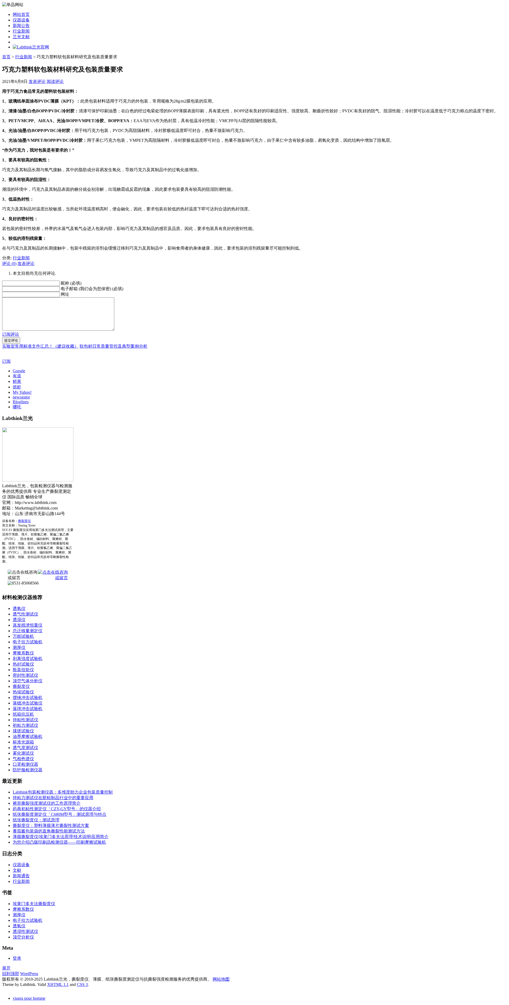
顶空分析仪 (23, 937)
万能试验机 (23, 636)
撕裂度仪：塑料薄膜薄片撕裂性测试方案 (51, 825)
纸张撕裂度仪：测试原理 (36, 820)
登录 (17, 958)
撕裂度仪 (24, 521)
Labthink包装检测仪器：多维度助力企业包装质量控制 (63, 792)
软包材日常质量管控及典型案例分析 (113, 346)
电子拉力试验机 (27, 642)
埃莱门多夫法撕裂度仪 (34, 903)
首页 (6, 57)
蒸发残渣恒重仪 (27, 625)
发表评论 (37, 81)
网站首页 (21, 14)
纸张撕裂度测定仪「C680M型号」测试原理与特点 (59, 814)
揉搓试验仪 (23, 731)
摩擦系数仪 (23, 653)
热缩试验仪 (23, 692)
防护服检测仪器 (27, 770)
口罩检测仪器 (25, 764)
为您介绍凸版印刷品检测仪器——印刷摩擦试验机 (59, 842)
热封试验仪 (23, 664)
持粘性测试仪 (25, 720)
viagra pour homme (29, 998)
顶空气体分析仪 (27, 681)
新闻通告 (21, 876)
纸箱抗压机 (23, 714)
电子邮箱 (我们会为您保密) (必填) (92, 288)
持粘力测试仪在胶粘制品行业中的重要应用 (53, 797)
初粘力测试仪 (25, 725)
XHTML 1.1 (58, 984)
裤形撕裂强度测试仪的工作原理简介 (47, 803)
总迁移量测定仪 (27, 630)
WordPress (29, 973)
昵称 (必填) (71, 283)
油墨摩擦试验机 (27, 736)
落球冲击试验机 (27, 708)
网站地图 (221, 979)
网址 (65, 294)
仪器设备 (21, 20)
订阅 (6, 361)
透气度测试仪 (25, 747)
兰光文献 (21, 36)
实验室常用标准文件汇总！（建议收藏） (40, 346)
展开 (6, 968)
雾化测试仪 (23, 753)
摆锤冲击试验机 (27, 697)
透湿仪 (19, 619)
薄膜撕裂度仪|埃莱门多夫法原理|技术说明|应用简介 (60, 836)
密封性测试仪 (25, 675)
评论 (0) (9, 263)
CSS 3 (82, 984)
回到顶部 (10, 973)
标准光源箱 (23, 742)
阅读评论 (55, 81)
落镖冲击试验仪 (27, 703)
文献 (17, 870)
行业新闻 (21, 31)
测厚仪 (19, 647)
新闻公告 (21, 25)
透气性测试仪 (25, 614)
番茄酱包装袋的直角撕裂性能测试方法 (49, 831)
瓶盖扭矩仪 (23, 669)
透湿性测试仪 (25, 931)
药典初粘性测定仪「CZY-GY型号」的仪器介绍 (57, 809)
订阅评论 (10, 334)
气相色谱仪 (23, 758)
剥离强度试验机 (27, 658)
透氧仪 (19, 608)
